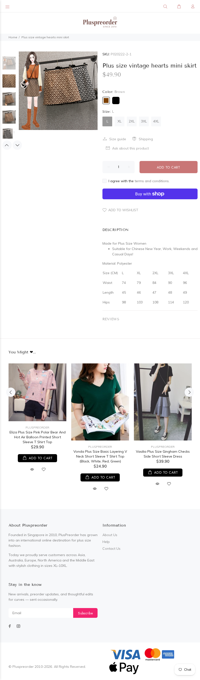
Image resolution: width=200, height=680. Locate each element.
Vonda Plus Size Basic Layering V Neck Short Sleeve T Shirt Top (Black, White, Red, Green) (100, 456)
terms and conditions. (152, 181)
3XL (144, 121)
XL (119, 121)
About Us (109, 535)
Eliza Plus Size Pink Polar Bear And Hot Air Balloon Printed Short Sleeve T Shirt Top (38, 437)
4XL (156, 121)
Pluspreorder (37, 427)
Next (17, 145)
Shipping (146, 139)
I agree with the (139, 181)
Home (13, 37)
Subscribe (85, 613)
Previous (7, 145)
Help (106, 542)
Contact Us (111, 548)
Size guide (117, 139)
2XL (132, 121)
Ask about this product (130, 148)
